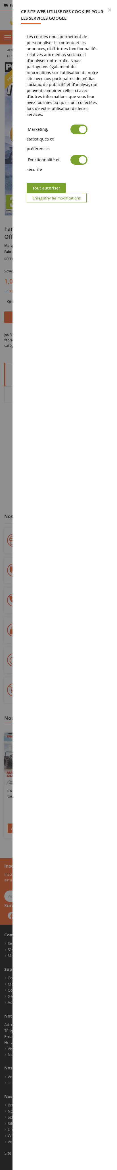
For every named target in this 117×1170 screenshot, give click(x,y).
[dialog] (64, 585)
